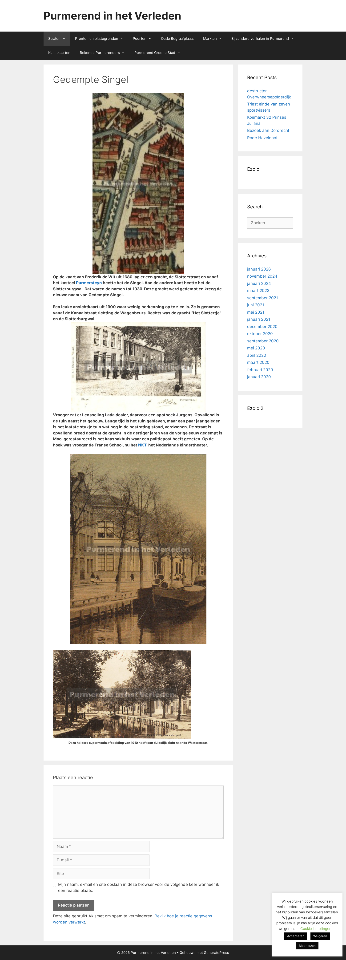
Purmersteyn (89, 282)
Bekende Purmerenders (100, 52)
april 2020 (256, 355)
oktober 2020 (260, 333)
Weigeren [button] (320, 936)
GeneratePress (216, 952)
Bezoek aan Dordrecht (268, 130)
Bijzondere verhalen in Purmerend (260, 38)
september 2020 (263, 341)
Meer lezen (307, 946)
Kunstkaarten (59, 52)
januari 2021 (258, 319)
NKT (142, 445)
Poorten (139, 38)
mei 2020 (256, 348)
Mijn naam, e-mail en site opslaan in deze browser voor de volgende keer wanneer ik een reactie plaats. (138, 887)
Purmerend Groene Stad (154, 52)
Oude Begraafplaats (177, 38)
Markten (210, 38)
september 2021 (262, 298)
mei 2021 (255, 312)
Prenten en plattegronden (96, 38)
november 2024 (262, 276)
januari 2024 (259, 283)
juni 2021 (255, 305)
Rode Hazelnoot (262, 137)
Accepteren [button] (295, 936)
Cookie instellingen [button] (315, 928)
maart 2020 (258, 362)
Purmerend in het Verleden (112, 15)
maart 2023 (258, 290)
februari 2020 (260, 369)
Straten (54, 38)
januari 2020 (259, 376)
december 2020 (262, 326)
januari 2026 (259, 269)
